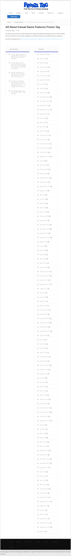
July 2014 (42, 425)
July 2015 (42, 378)
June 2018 (43, 250)
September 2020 (45, 157)
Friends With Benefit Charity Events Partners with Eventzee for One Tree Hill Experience (18, 75)
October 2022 (44, 76)
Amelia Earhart (18, 22)
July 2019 (42, 195)
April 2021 (43, 127)
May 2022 (43, 88)
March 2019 (43, 212)
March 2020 (43, 165)
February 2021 (44, 135)
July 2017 (42, 293)
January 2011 (44, 519)
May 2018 (43, 254)
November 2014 (45, 412)
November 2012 (45, 463)
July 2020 (42, 161)
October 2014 (44, 416)
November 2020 (45, 148)
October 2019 (44, 182)
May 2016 (43, 344)
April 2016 (43, 348)
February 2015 (44, 399)
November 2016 (45, 323)
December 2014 (45, 408)
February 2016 (44, 357)
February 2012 (44, 489)
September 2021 (45, 110)
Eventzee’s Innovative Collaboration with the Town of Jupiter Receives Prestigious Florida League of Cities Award (18, 84)
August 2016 (43, 335)
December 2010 (45, 523)
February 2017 (44, 310)
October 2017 (44, 280)
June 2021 (43, 118)
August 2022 (43, 80)
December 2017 (45, 272)
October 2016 (44, 327)
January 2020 (44, 174)
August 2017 (43, 289)
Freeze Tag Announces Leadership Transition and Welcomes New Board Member (19, 56)
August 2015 (43, 374)
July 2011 (42, 510)
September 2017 (45, 284)
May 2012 (43, 476)
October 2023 (44, 67)
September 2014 (45, 421)
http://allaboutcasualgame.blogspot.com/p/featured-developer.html (42, 39)
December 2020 (45, 144)
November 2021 (45, 101)
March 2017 (43, 306)
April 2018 (43, 259)
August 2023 (43, 71)
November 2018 (45, 229)
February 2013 (44, 450)
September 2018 (45, 237)
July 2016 (42, 340)
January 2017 (44, 314)
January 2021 (44, 139)
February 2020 (44, 169)
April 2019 (43, 208)
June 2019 (43, 199)
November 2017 (45, 276)
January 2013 (44, 455)
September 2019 (45, 186)
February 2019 (44, 216)
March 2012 (43, 485)
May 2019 (43, 203)
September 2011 (45, 502)
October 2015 (44, 369)
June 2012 (43, 472)
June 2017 (43, 297)
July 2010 (42, 531)
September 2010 (45, 527)
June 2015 (43, 382)
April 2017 (43, 301)
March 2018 (43, 263)
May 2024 (43, 63)
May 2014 (43, 433)
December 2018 (45, 225)
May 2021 (43, 122)
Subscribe (14, 17)
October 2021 (44, 105)
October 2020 (44, 152)
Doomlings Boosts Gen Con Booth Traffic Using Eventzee (18, 92)
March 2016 (43, 352)
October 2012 (44, 467)
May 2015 (43, 387)
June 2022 (43, 84)
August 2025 (43, 54)
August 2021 (43, 114)
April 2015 (43, 391)
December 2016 (45, 318)
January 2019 (44, 220)
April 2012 (43, 480)
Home (9, 22)
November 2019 (45, 178)
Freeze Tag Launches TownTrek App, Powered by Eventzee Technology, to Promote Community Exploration (18, 65)
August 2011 (43, 506)
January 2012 (44, 493)
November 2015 (45, 365)
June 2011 (43, 514)
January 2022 (44, 93)
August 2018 (43, 242)
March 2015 (43, 395)
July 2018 (42, 246)
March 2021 (43, 131)
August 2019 (43, 191)
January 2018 (44, 267)
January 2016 (44, 361)
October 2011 (44, 497)
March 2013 (43, 446)
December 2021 (45, 97)
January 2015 (44, 404)
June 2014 (43, 429)
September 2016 (45, 331)
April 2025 (43, 59)
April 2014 (43, 438)
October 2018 (44, 233)
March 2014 (43, 442)
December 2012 (45, 459)
